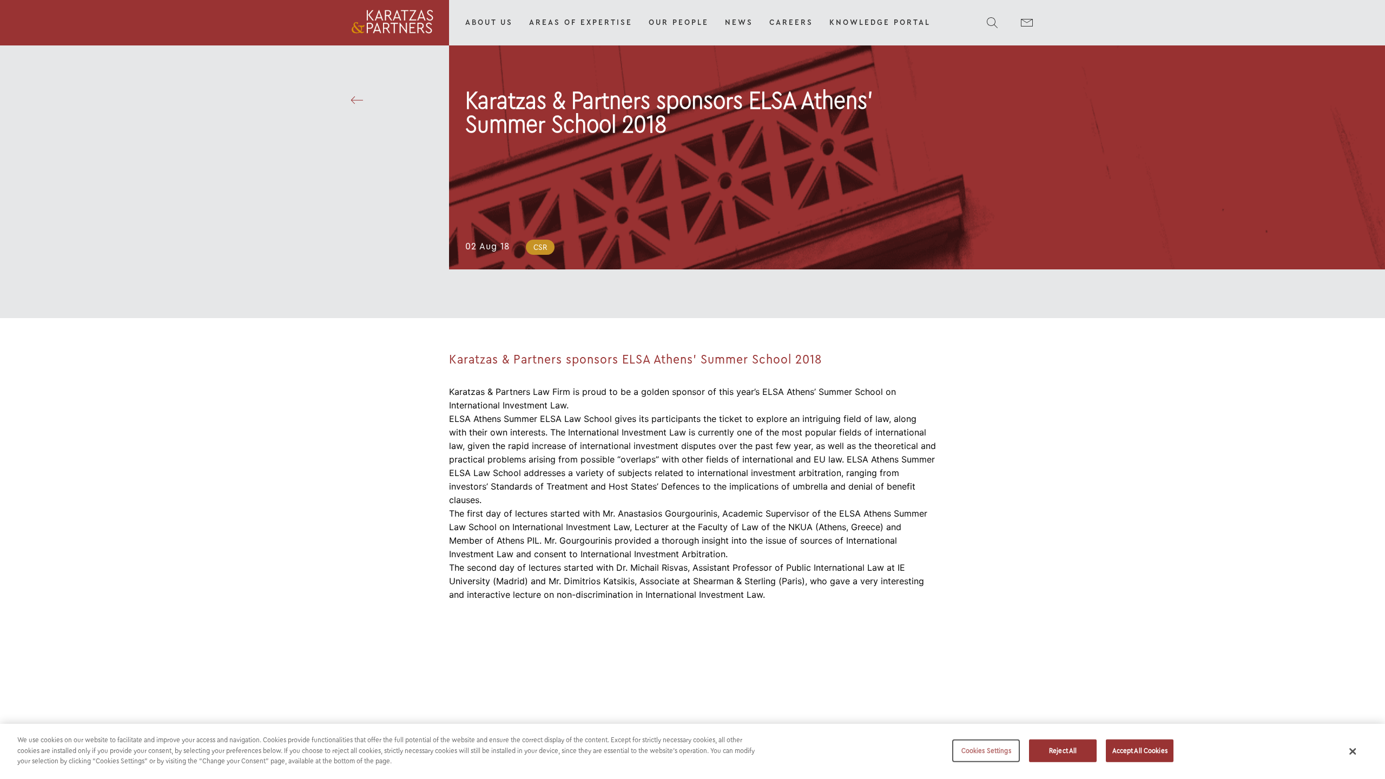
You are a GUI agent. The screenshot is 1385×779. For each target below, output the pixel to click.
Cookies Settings (986, 750)
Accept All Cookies (1140, 750)
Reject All (1063, 750)
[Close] (1353, 751)
